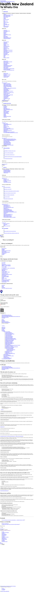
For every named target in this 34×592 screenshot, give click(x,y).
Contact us (5, 213)
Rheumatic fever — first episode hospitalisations (11, 346)
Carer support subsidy (6, 141)
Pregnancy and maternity (23, 13)
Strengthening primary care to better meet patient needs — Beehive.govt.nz (11, 436)
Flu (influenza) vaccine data (9, 341)
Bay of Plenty (5, 106)
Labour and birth (6, 89)
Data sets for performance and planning (7, 315)
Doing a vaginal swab (6, 63)
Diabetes (5, 18)
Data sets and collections (5, 321)
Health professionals (12, 1)
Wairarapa (5, 115)
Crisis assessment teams (7, 95)
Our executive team (6, 179)
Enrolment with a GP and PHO (11, 349)
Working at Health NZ (7, 223)
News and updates (4, 534)
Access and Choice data (8, 332)
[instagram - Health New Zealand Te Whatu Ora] (0, 546)
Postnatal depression (6, 90)
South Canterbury (6, 112)
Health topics (3, 9)
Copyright (3, 589)
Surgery (5, 35)
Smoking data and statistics (8, 352)
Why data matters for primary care (6, 366)
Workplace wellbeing (6, 57)
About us (3, 320)
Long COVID (5, 31)
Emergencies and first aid (7, 38)
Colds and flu (5, 30)
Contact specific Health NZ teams (8, 214)
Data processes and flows (5, 317)
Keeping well (13, 13)
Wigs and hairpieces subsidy (7, 142)
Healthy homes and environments (8, 51)
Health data (3, 537)
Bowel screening (6, 62)
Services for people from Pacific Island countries (10, 139)
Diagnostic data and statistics (9, 337)
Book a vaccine (6, 67)
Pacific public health (6, 52)
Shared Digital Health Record (4, 490)
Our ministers (5, 181)
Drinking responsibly (6, 48)
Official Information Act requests (8, 215)
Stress (4, 99)
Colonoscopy (5, 42)
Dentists (5, 125)
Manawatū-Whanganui (7, 108)
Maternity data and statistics (9, 342)
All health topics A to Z (5, 100)
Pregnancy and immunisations (7, 86)
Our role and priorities (6, 169)
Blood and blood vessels (7, 15)
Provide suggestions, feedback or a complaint (9, 217)
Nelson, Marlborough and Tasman (8, 109)
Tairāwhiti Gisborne (6, 113)
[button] (1, 409)
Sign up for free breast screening (8, 61)
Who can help (4, 138)
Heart (4, 21)
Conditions (3, 13)
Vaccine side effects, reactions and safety (9, 68)
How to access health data (7, 206)
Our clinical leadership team (7, 180)
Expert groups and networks (7, 182)
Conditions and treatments (5, 532)
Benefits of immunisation (7, 69)
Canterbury (5, 107)
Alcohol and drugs (6, 96)
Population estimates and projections (10, 353)
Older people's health (6, 24)
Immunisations (17, 13)
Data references (6, 212)
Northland (5, 110)
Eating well (5, 49)
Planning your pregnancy (7, 83)
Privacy (3, 588)
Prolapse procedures (6, 44)
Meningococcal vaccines (7, 75)
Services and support (4, 541)
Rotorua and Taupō (6, 111)
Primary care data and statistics (6, 322)
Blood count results (6, 41)
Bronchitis (5, 32)
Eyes (4, 20)
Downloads (3, 369)
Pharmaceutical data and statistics (9, 347)
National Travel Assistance (7, 144)
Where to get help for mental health (8, 94)
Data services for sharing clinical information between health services (11, 316)
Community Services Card (7, 143)
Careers (8, 1)
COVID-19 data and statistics (9, 336)
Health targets (4, 178)
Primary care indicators (10, 350)
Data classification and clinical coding (9, 211)
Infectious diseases (6, 22)
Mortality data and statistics (8, 343)
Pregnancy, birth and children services (9, 92)
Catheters (5, 45)
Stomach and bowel (6, 26)
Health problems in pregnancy (8, 85)
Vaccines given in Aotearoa (7, 66)
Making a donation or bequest (7, 216)
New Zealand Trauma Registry (8, 209)
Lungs (4, 23)
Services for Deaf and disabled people (9, 128)
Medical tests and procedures (7, 37)
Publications (3, 328)
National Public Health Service (8, 130)
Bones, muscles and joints (7, 16)
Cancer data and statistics (8, 334)
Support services (6, 129)
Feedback (3, 122)
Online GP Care (4, 164)
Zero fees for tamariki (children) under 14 (9, 140)
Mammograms (5, 43)
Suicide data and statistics (8, 351)
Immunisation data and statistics (9, 340)
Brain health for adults (6, 46)
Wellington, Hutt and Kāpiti (7, 116)
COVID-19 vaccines (6, 76)
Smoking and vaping (6, 54)
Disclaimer (3, 540)
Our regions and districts (7, 171)
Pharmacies (5, 127)
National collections (7, 344)
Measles (5, 33)
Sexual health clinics (6, 126)
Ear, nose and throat (6, 19)
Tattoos (5, 55)
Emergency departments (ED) (7, 124)
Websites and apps (4, 539)
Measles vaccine (6, 73)
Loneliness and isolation (7, 98)
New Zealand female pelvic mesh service (9, 131)
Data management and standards (8, 210)
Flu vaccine (5, 74)
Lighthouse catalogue (6, 357)
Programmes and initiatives (7, 170)
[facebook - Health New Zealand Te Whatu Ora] (0, 545)
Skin (4, 25)
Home (3, 319)
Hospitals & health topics (3, 1)
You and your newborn (7, 93)
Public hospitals (6, 123)
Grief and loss (5, 97)
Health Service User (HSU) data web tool (10, 339)
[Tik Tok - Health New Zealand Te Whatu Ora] (0, 584)
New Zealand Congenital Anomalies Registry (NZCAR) (12, 345)
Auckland (5, 105)
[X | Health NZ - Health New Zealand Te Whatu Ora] (0, 585)
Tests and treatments (8, 13)
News (3, 186)
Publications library (4, 204)
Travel (4, 56)
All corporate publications (7, 187)
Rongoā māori (5, 36)
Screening (5, 87)
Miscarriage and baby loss (7, 88)
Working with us (6, 172)
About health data (6, 354)
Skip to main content (3, 0)
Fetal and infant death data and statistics (10, 338)
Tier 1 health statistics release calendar (9, 207)
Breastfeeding (5, 91)
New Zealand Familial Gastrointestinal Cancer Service (11, 132)
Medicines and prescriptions (7, 34)
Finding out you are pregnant (7, 84)
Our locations (5, 224)
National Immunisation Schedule (8, 65)
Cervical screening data (8, 335)
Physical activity (6, 53)
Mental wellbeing (29, 13)
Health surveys (6, 208)
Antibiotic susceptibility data (9, 333)
